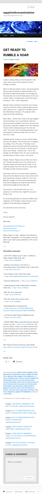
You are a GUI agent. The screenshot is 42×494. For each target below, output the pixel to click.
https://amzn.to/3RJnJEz (13, 294)
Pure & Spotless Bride (10, 376)
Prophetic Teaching (31, 374)
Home (5, 35)
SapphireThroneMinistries (23, 392)
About (12, 35)
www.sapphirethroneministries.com (14, 226)
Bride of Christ (22, 372)
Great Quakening (17, 386)
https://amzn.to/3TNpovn (21, 288)
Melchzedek (7, 374)
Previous (29, 41)
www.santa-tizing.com (10, 228)
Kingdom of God (32, 372)
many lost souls (14, 390)
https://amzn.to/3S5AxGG (25, 324)
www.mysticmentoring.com (11, 231)
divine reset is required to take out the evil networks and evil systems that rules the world (20, 383)
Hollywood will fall (28, 386)
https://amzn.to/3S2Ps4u (29, 281)
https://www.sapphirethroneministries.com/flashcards (21, 276)
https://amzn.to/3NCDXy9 (13, 260)
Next (36, 41)
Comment (29, 477)
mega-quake (23, 390)
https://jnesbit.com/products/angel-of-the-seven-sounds (20, 347)
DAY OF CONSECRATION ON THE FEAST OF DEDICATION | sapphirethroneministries (19, 419)
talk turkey (31, 390)
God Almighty (7, 386)
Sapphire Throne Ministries (25, 376)
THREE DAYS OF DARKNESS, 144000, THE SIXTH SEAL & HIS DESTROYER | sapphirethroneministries (20, 435)
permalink (8, 394)
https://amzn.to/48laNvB (13, 301)
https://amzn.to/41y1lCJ (12, 269)
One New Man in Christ (18, 374)
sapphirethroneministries (18, 12)
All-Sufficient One (13, 378)
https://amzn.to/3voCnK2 (13, 317)
